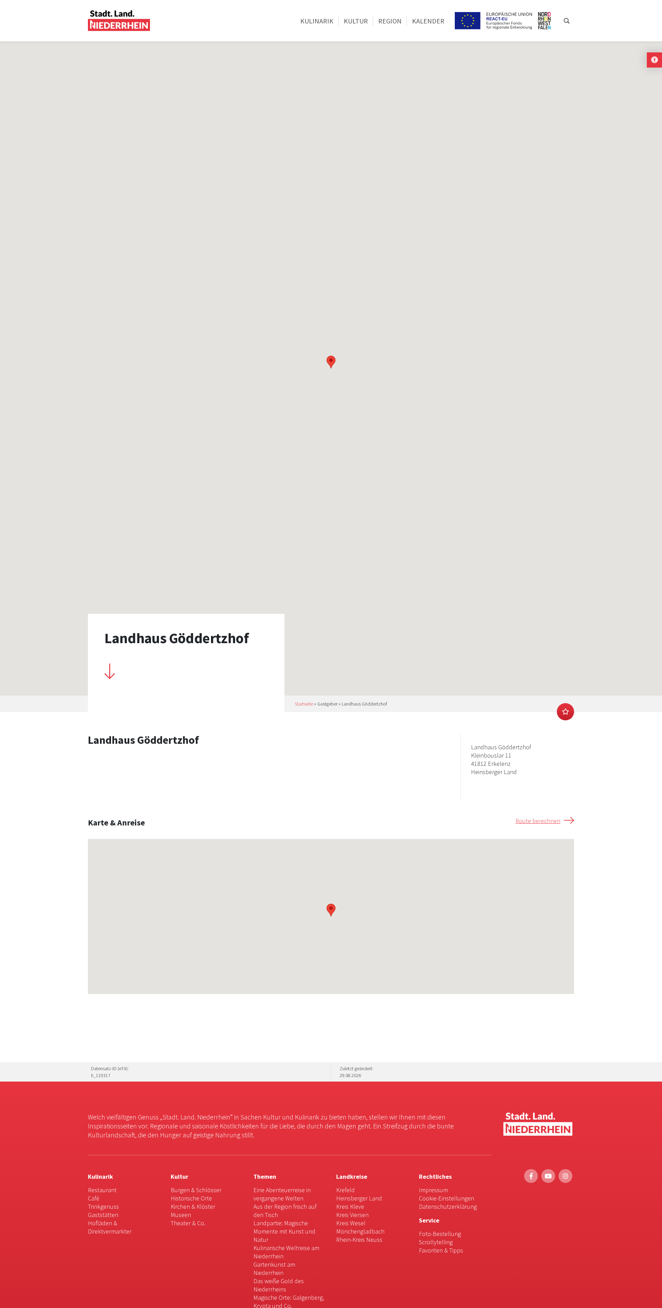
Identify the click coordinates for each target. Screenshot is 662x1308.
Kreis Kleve (350, 1206)
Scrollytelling (436, 1242)
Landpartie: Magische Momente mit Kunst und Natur (284, 1231)
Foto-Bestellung (440, 1234)
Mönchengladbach (360, 1231)
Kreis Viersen (352, 1215)
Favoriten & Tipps (441, 1250)
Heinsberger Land (359, 1198)
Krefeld (345, 1190)
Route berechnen (537, 821)
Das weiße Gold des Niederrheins (278, 1285)
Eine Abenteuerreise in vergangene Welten (282, 1194)
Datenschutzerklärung (448, 1206)
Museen (181, 1215)
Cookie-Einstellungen (446, 1198)
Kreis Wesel (350, 1223)
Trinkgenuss (103, 1206)
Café (93, 1198)
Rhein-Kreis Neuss (359, 1240)
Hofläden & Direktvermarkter (109, 1227)
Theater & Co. (188, 1223)
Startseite (304, 704)
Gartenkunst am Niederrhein (274, 1268)
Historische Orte (191, 1198)
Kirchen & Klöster (193, 1206)
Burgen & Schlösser (196, 1190)
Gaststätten (103, 1215)
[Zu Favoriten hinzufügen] (565, 712)
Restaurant (102, 1190)
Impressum (433, 1190)
